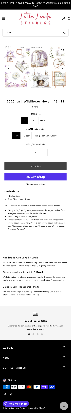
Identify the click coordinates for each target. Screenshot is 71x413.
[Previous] (8, 69)
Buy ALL (44, 120)
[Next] (63, 69)
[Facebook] (5, 394)
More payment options (35, 184)
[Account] (63, 18)
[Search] (65, 33)
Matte (16, 135)
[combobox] (35, 33)
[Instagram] (11, 394)
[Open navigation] (9, 18)
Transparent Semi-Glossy (45, 135)
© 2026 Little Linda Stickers (14, 408)
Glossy (27, 135)
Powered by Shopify (36, 408)
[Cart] (69, 18)
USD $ (9, 380)
